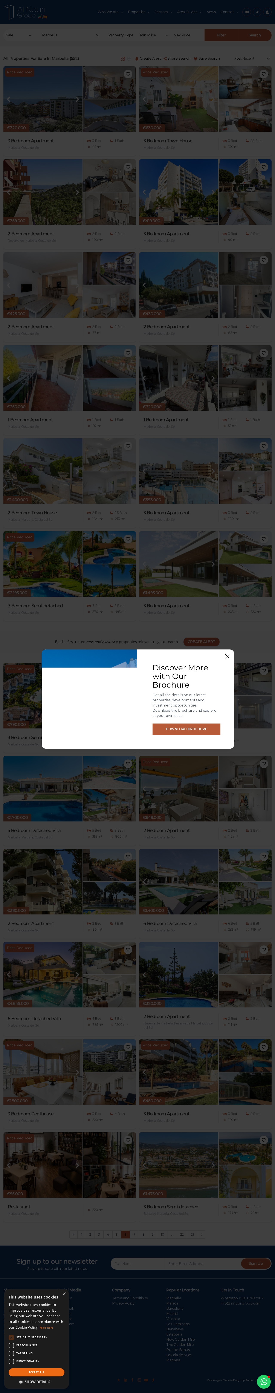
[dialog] (36, 1339)
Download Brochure (186, 729)
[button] (264, 1382)
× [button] (64, 1293)
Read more (46, 1327)
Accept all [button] (37, 1372)
